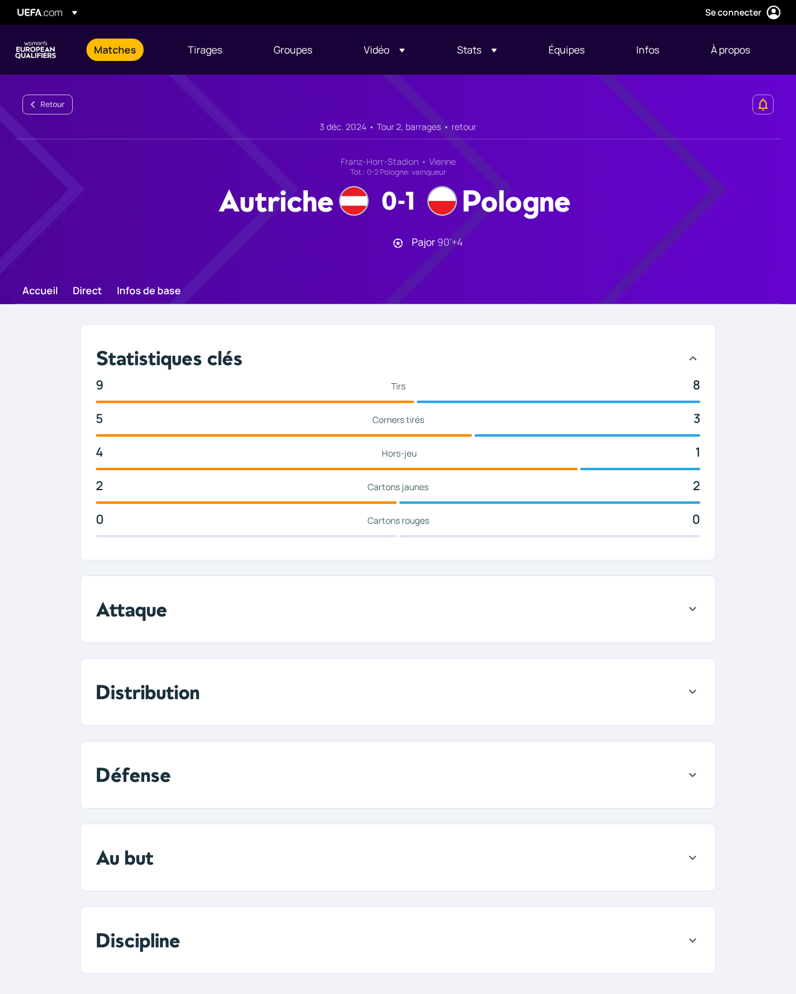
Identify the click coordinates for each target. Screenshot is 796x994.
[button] (384, 50)
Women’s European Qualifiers (35, 49)
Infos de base (149, 291)
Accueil (40, 291)
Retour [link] (52, 104)
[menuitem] (125, 50)
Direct (87, 291)
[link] (115, 50)
